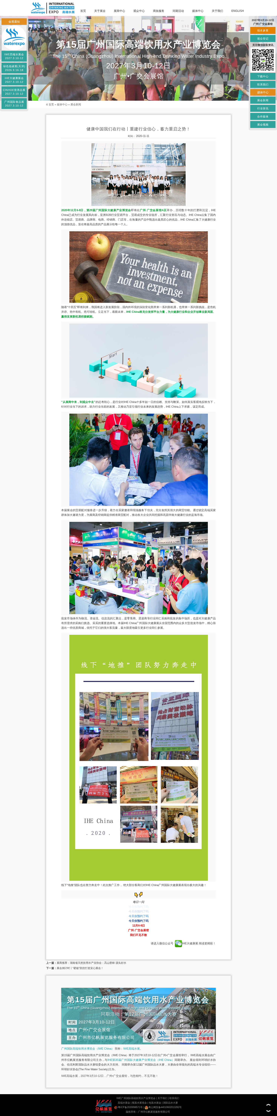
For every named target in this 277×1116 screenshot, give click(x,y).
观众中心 (139, 10)
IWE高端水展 (131, 1048)
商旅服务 (158, 10)
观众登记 (263, 38)
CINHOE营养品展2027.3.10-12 (14, 91)
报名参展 (263, 30)
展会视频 (263, 124)
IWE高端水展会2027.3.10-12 (14, 56)
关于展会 (100, 10)
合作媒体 (263, 116)
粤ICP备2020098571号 (130, 1107)
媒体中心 (198, 10)
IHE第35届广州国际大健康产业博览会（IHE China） (141, 1059)
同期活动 (178, 10)
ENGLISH (237, 10)
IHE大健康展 (190, 943)
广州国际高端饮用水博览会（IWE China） (87, 1048)
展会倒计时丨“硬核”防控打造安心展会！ (80, 968)
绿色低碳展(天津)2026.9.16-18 (14, 68)
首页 (83, 10)
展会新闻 (75, 104)
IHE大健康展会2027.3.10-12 (14, 80)
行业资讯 (263, 108)
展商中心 (119, 10)
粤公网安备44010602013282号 (165, 1107)
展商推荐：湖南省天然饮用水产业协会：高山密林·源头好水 (91, 962)
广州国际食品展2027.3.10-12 (14, 103)
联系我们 (174, 1098)
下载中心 (263, 76)
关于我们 (217, 10)
